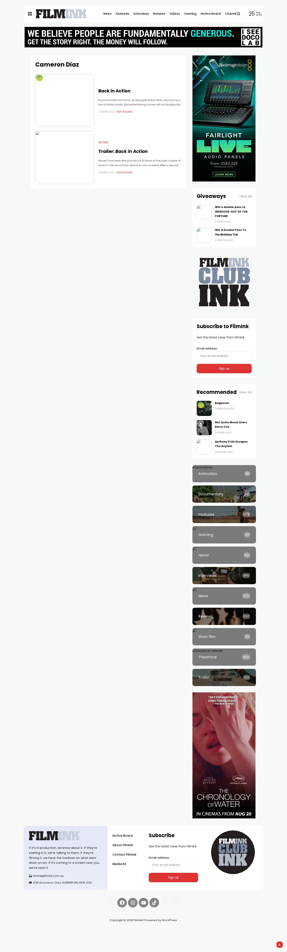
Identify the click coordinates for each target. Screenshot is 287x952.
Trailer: (123, 151)
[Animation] (224, 473)
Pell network (58, 930)
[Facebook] (122, 902)
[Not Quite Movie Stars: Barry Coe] (204, 427)
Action (103, 142)
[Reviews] (224, 616)
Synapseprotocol (36, 930)
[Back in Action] (64, 100)
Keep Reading (125, 111)
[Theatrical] (224, 657)
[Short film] (224, 636)
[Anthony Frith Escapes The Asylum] (204, 447)
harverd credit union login (68, 935)
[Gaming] (224, 534)
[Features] (224, 514)
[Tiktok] (154, 902)
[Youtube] (143, 902)
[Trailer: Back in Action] (64, 157)
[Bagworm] (204, 408)
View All (245, 196)
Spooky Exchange (80, 930)
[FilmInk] (61, 13)
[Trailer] (224, 677)
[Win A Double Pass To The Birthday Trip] (204, 235)
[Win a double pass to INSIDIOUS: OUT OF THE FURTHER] (204, 212)
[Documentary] (224, 494)
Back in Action (114, 91)
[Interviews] (224, 575)
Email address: (207, 348)
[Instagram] (133, 902)
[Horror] (224, 555)
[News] (224, 596)
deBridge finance (36, 935)
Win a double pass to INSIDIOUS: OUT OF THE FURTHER (231, 211)
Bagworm (222, 403)
